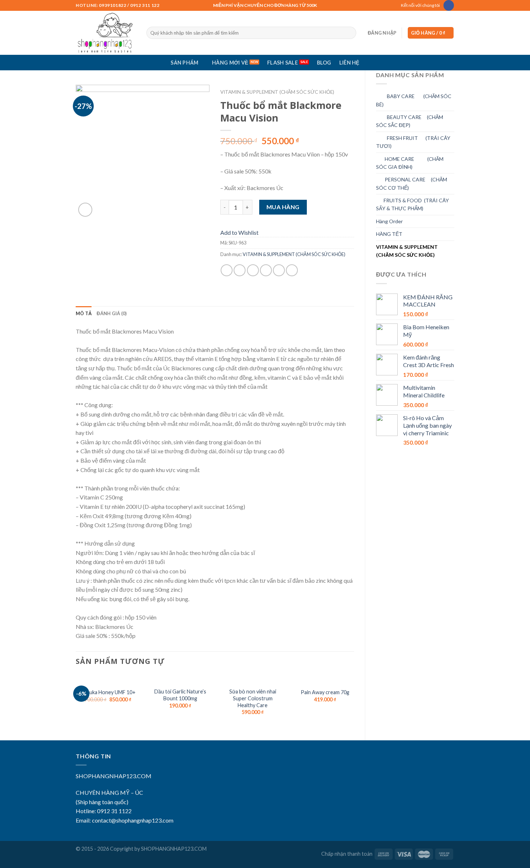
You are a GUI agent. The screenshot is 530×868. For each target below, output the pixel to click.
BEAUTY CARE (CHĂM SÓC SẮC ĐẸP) (409, 121)
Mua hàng (283, 206)
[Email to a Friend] (253, 270)
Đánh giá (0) (112, 313)
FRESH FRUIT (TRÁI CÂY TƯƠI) (413, 142)
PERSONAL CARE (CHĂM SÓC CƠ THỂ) (411, 183)
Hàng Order (389, 221)
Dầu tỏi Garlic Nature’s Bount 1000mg (180, 694)
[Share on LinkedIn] (292, 270)
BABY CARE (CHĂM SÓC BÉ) (413, 100)
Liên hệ (349, 63)
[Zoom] (85, 210)
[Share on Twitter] (240, 270)
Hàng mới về (230, 63)
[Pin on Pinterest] (266, 270)
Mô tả (84, 313)
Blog (324, 63)
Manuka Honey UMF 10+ (108, 692)
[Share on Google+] (279, 270)
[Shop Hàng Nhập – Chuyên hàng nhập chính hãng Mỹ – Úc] (106, 33)
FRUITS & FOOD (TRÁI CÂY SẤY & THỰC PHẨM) (412, 204)
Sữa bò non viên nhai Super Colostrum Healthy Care (252, 698)
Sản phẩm (184, 63)
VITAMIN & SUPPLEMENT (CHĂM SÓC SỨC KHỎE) (407, 251)
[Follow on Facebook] (448, 5)
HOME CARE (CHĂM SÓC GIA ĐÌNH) (409, 163)
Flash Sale (282, 63)
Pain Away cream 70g (325, 692)
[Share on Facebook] (227, 270)
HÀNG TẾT (389, 234)
